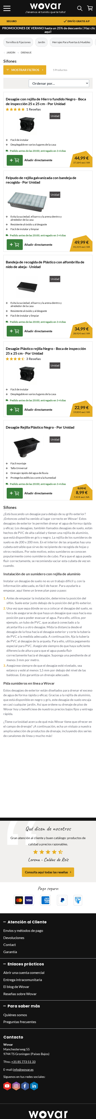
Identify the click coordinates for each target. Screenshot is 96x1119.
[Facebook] (25, 1086)
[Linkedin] (34, 1086)
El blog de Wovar (16, 986)
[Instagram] (16, 1086)
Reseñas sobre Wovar (20, 994)
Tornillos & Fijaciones (18, 42)
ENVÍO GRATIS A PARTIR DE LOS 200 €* (60, 21)
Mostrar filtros (25, 70)
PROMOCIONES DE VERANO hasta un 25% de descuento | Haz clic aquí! (48, 30)
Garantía (10, 952)
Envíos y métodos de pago (23, 930)
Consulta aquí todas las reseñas (46, 872)
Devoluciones (13, 937)
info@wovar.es (23, 1069)
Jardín (41, 42)
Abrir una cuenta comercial (23, 972)
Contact (9, 944)
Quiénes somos (15, 1015)
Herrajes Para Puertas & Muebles (71, 42)
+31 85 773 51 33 (23, 1062)
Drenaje (26, 52)
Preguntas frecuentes (19, 1022)
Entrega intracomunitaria (22, 979)
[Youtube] (7, 1086)
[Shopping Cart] (90, 8)
